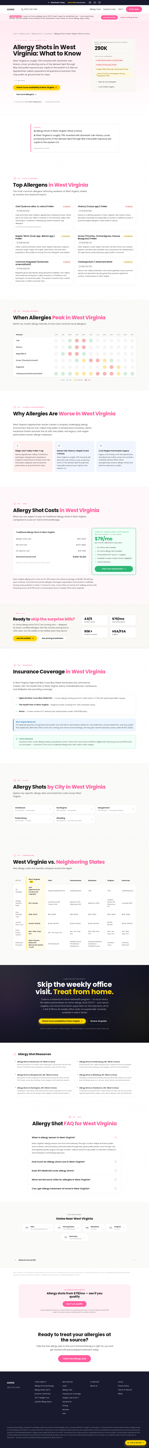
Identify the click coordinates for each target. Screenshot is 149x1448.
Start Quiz (134, 9)
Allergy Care (95, 9)
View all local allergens (107, 82)
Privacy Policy (123, 1386)
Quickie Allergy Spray (43, 1401)
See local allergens (25, 94)
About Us (93, 1386)
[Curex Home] (13, 9)
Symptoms (67, 1401)
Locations (48, 34)
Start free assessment (112, 569)
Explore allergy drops (129, 17)
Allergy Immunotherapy (44, 1386)
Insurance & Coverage (72, 1394)
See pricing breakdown (52, 638)
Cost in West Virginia (106, 87)
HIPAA (120, 1394)
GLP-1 (120, 9)
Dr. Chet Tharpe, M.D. (34, 102)
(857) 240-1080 (29, 9)
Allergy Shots (37, 34)
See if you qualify (74, 1304)
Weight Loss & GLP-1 (71, 1398)
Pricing (65, 1405)
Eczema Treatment (43, 1394)
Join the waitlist (109, 17)
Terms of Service (125, 1390)
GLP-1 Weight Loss (42, 1398)
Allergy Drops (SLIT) (42, 1390)
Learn (15, 34)
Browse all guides (99, 1021)
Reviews (66, 1409)
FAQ (64, 1413)
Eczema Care (109, 9)
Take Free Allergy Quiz (74, 1358)
